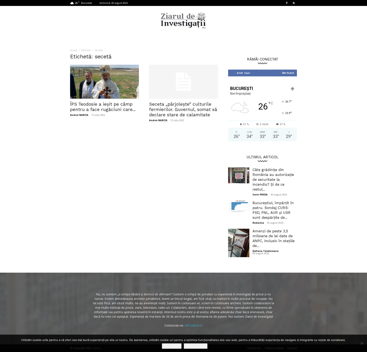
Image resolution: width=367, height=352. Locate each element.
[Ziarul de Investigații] (183, 20)
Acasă (73, 50)
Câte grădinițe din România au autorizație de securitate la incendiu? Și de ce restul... (273, 179)
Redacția (258, 222)
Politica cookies (195, 346)
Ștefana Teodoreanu (266, 250)
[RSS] (294, 3)
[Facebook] (287, 3)
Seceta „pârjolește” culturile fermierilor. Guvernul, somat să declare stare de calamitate (183, 109)
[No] (362, 343)
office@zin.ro (194, 325)
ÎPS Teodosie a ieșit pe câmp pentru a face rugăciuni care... (103, 106)
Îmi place (288, 72)
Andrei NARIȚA (79, 114)
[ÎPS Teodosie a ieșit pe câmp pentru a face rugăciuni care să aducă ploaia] (104, 82)
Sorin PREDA (260, 194)
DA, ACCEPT (172, 346)
